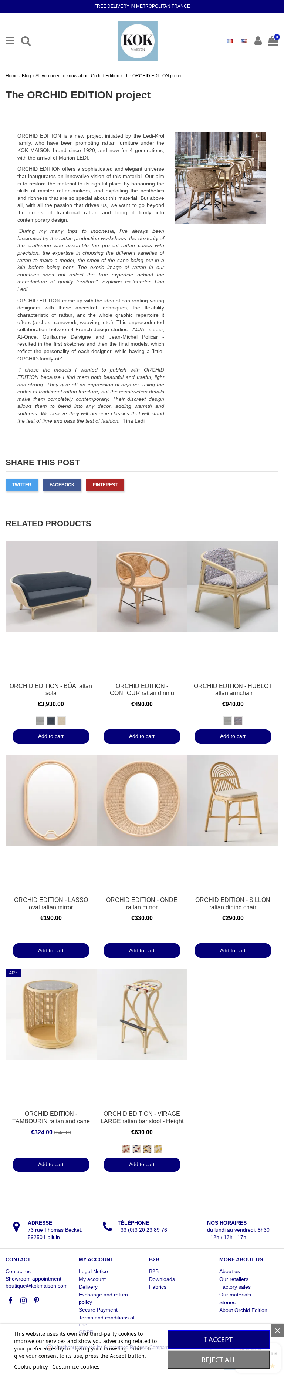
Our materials (235, 1295)
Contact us (18, 1271)
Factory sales (235, 1287)
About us (229, 1271)
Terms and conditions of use (107, 1321)
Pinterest (105, 484)
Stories (227, 1302)
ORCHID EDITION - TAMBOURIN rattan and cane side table (51, 1121)
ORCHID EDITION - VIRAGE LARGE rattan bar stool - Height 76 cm (142, 1121)
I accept (218, 1339)
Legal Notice (93, 1271)
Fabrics (157, 1287)
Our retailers (233, 1279)
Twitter (21, 484)
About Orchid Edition (243, 1310)
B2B (154, 1271)
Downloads (162, 1279)
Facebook (62, 484)
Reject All (219, 1359)
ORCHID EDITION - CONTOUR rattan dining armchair (142, 693)
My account (92, 1279)
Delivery (88, 1287)
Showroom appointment (33, 1279)
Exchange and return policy (103, 1298)
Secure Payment (98, 1310)
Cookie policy (31, 1366)
